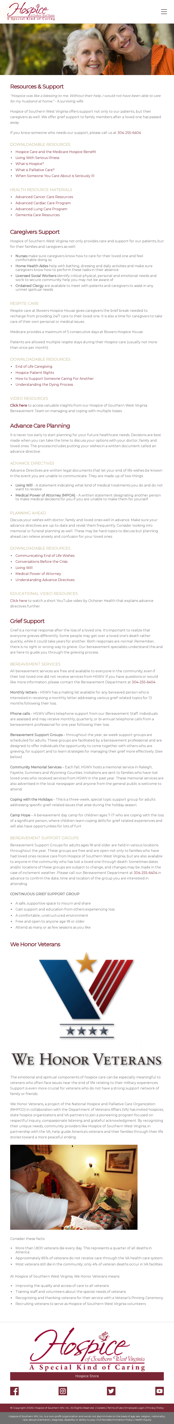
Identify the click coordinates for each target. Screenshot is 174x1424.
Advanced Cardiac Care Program (43, 203)
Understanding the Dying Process (44, 385)
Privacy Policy (155, 1407)
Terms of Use (115, 1407)
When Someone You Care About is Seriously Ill (54, 176)
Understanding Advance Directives (44, 580)
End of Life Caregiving (33, 367)
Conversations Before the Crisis (41, 562)
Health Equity (143, 1419)
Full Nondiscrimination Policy (115, 1419)
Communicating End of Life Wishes (44, 556)
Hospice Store (87, 1376)
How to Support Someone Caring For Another (54, 379)
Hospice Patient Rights (34, 373)
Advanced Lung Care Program (41, 209)
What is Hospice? (29, 164)
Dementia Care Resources (37, 215)
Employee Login (135, 1407)
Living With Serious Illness (37, 158)
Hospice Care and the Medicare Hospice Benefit (55, 152)
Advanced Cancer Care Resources (44, 197)
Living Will (24, 568)
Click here (18, 601)
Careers (100, 1407)
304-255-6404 (129, 133)
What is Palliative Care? (35, 170)
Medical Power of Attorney (38, 574)
